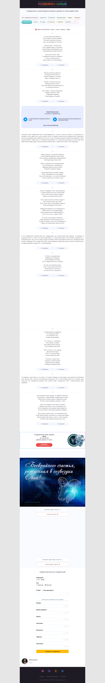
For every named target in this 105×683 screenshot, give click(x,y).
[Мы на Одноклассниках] (55, 671)
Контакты (63, 676)
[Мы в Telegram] (62, 671)
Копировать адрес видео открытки (51, 559)
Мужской (40, 585)
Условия (41, 676)
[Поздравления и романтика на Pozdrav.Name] (52, 4)
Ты (39, 579)
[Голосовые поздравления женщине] (75, 22)
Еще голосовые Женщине (50, 125)
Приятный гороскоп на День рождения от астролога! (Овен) (69, 119)
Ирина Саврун (33, 659)
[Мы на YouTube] (42, 671)
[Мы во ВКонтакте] (49, 671)
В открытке (61, 65)
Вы (44, 579)
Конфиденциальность (52, 676)
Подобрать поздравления (52, 651)
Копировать (45, 65)
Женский (48, 585)
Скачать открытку (51, 514)
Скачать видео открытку (51, 564)
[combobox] (52, 593)
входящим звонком (44, 444)
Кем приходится (49, 590)
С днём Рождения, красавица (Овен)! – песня (40, 119)
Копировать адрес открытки (51, 509)
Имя (39, 590)
